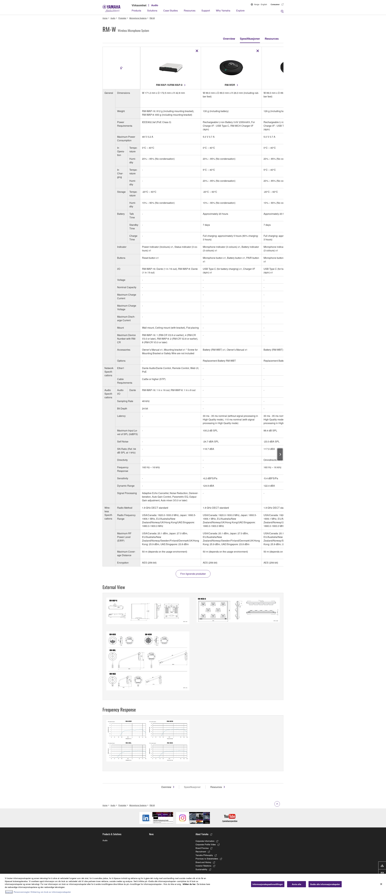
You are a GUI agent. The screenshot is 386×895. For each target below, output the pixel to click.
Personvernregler (22, 891)
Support (205, 10)
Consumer (275, 4)
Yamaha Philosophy (204, 855)
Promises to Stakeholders (207, 858)
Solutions (152, 10)
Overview (229, 39)
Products (136, 10)
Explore (240, 10)
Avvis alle (296, 884)
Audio (154, 5)
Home (105, 18)
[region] (193, 884)
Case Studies (170, 10)
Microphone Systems (138, 18)
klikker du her (189, 884)
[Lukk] (381, 884)
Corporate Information (205, 841)
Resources (189, 10)
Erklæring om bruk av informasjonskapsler (51, 891)
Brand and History (203, 862)
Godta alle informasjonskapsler (325, 884)
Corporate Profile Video (206, 844)
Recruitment (201, 851)
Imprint (9, 891)
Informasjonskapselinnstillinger (268, 884)
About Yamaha (202, 834)
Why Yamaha (223, 10)
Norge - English (260, 4)
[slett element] (196, 50)
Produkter (122, 18)
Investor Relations (203, 865)
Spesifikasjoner (250, 39)
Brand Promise (202, 848)
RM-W (152, 18)
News (151, 834)
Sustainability (201, 869)
